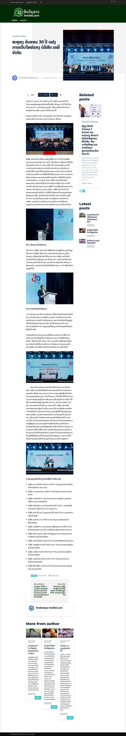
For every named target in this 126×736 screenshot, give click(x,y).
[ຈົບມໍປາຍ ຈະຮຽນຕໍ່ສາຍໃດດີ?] (65, 633)
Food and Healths (31, 641)
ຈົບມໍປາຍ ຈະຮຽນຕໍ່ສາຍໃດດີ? (65, 648)
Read (38, 697)
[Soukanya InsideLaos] (15, 77)
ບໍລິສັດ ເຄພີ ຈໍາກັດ (53, 576)
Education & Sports (65, 641)
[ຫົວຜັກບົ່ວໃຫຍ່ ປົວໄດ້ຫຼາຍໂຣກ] (49, 633)
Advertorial (19, 36)
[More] (60, 95)
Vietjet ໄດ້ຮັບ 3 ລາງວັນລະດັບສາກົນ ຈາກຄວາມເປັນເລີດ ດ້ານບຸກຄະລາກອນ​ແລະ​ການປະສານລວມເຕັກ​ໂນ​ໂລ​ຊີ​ (41, 591)
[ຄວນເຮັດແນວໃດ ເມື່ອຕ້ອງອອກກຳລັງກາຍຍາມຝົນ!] (33, 633)
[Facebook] (112, 1)
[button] (41, 2)
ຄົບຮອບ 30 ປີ (42, 576)
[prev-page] (80, 191)
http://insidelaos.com (42, 611)
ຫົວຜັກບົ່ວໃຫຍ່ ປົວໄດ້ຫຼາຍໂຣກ (49, 647)
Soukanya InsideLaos (28, 78)
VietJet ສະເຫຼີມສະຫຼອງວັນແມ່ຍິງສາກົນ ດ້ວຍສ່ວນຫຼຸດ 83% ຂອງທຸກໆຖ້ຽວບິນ (57, 590)
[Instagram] (114, 1)
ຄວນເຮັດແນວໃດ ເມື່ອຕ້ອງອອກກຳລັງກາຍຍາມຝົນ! (33, 649)
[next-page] (83, 191)
